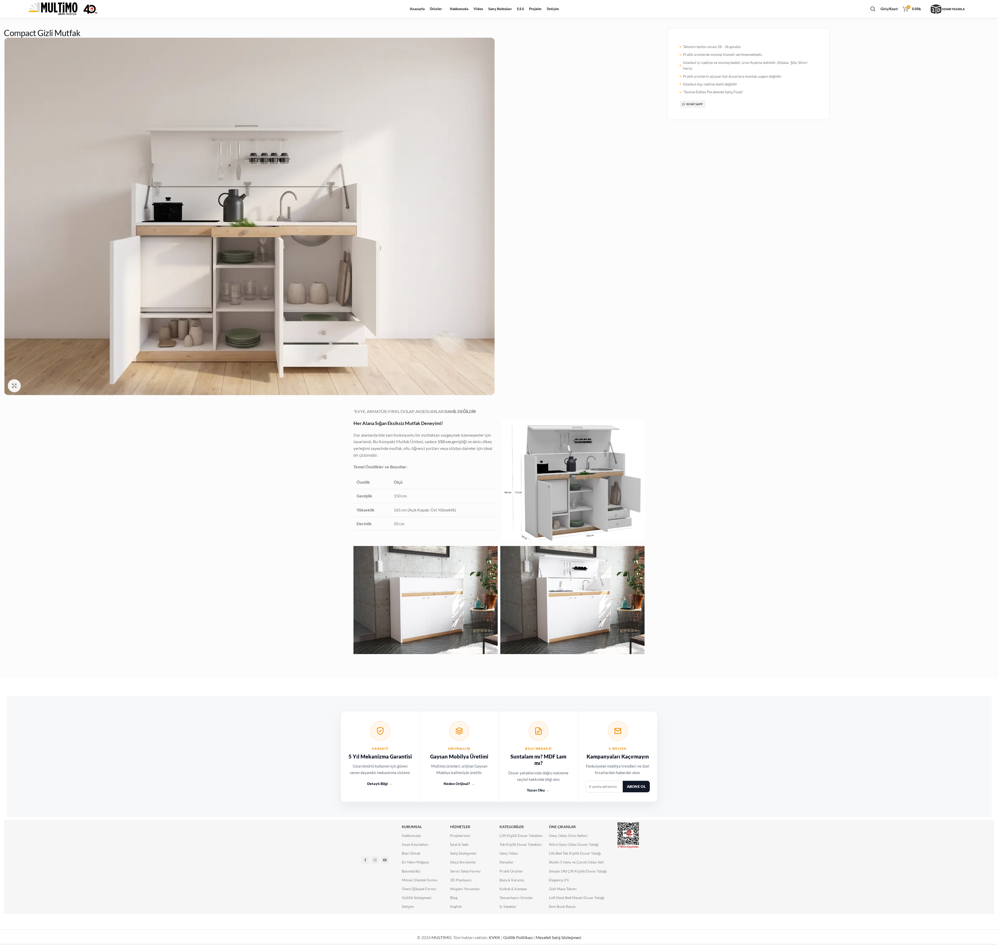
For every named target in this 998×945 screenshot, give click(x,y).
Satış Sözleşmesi (463, 853)
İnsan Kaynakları (415, 844)
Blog (453, 897)
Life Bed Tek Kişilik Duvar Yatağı (575, 853)
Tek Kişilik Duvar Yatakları (521, 844)
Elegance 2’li (559, 880)
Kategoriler (512, 826)
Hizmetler (460, 826)
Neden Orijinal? (459, 783)
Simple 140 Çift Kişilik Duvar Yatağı (578, 871)
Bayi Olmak (411, 853)
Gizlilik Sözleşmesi (416, 897)
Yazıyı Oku (538, 790)
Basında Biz (411, 871)
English (456, 906)
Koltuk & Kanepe (513, 889)
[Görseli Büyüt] (14, 385)
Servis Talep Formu (465, 871)
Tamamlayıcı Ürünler (516, 897)
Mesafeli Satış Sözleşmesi (558, 937)
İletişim (408, 906)
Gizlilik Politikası (518, 937)
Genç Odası (509, 853)
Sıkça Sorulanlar (463, 862)
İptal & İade (459, 844)
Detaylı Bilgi (380, 783)
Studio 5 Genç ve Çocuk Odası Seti (576, 862)
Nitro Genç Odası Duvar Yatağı (574, 844)
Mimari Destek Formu (419, 880)
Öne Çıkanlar (562, 826)
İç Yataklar (508, 906)
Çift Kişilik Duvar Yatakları (521, 835)
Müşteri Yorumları (465, 889)
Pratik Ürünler (511, 871)
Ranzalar (507, 862)
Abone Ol (636, 786)
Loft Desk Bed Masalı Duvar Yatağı (577, 897)
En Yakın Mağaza (415, 862)
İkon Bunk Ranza (562, 906)
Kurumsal (412, 826)
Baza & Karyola (512, 880)
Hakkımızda (411, 835)
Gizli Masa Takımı (563, 889)
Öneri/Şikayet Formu (419, 889)
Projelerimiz (460, 835)
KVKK (494, 937)
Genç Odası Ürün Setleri (568, 835)
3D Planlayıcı (461, 880)
